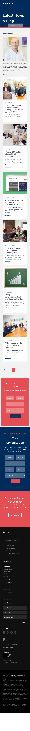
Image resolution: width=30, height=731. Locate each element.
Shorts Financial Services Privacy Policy (11, 677)
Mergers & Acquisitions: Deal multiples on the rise (14, 296)
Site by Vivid (7, 660)
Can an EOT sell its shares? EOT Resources (13, 153)
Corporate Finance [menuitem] (11, 550)
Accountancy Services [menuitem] (12, 540)
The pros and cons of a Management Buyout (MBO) (14, 249)
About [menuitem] (7, 537)
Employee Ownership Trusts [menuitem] (13, 553)
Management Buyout (13, 255)
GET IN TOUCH (15, 515)
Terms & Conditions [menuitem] (11, 644)
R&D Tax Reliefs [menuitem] (10, 548)
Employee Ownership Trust (15, 350)
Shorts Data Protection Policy (13, 675)
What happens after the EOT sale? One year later (14, 344)
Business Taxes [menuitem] (10, 545)
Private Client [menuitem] (9, 556)
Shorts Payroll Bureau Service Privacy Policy (15, 676)
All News (12, 25)
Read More (8, 119)
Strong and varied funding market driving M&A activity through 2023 (14, 106)
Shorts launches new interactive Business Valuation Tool (14, 201)
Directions (6, 576)
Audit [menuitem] (7, 543)
